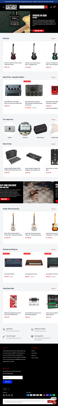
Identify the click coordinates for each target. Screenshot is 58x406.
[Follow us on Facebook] (4, 395)
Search (33, 350)
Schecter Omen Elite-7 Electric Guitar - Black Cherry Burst (13, 63)
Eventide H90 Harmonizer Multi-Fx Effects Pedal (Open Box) (33, 313)
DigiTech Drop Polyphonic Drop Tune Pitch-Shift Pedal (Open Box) (12, 313)
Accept (50, 401)
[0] (54, 7)
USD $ (5, 389)
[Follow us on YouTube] (12, 395)
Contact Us (34, 353)
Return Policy (34, 357)
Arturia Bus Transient (9, 274)
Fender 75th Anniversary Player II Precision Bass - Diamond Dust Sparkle (13, 234)
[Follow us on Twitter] (6, 395)
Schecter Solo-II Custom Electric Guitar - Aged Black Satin (32, 63)
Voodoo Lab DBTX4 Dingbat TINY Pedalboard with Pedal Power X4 (32, 169)
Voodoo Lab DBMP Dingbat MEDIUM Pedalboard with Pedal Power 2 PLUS (13, 169)
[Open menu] (3, 7)
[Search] (46, 7)
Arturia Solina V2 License (31, 274)
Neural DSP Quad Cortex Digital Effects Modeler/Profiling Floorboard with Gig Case (33, 103)
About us (33, 355)
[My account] (51, 7)
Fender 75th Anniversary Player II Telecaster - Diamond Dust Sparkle (33, 234)
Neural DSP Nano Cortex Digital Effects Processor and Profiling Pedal (13, 102)
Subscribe (7, 381)
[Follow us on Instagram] (9, 395)
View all (53, 38)
